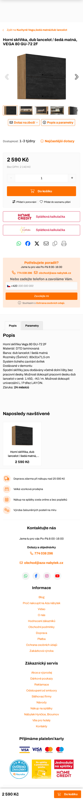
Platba (41, 638)
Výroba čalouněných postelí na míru (35, 510)
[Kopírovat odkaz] (55, 243)
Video (41, 609)
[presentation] (7, 77)
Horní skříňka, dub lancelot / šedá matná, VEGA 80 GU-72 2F (22, 454)
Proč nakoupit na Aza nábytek (41, 603)
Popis (13, 325)
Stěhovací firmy (42, 696)
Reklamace (41, 684)
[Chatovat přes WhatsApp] (19, 243)
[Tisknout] (63, 243)
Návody (41, 702)
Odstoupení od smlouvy (41, 690)
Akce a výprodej (41, 672)
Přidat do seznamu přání (57, 202)
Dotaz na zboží (24, 122)
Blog (41, 597)
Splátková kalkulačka (50, 216)
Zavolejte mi (41, 296)
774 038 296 (24, 273)
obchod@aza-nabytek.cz (55, 273)
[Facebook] (36, 576)
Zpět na (37, 29)
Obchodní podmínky (41, 627)
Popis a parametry (60, 122)
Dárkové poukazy (41, 678)
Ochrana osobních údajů (41, 644)
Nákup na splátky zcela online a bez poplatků (40, 499)
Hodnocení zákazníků (41, 621)
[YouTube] (57, 576)
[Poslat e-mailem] (46, 243)
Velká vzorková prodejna (28, 489)
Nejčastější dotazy (59, 141)
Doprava (41, 632)
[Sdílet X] (36, 243)
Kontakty (41, 726)
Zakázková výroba (41, 650)
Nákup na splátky (41, 708)
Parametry (32, 325)
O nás (41, 615)
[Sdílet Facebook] (27, 243)
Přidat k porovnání (26, 202)
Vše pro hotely (41, 720)
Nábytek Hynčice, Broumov (41, 714)
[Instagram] (47, 576)
